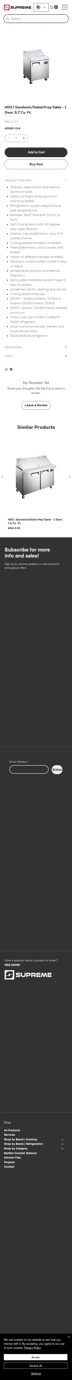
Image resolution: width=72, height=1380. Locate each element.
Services (9, 1134)
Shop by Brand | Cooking (20, 1139)
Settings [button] (36, 1373)
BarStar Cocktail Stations (20, 1153)
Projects (9, 1162)
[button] (54, 7)
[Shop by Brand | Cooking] (62, 1139)
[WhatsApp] (6, 369)
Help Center (12, 964)
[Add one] (24, 138)
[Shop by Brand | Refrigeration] (62, 1144)
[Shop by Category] (62, 1148)
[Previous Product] (2, 476)
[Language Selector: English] (41, 7)
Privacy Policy (32, 1348)
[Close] (66, 1339)
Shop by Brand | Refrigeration (23, 1143)
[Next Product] (69, 476)
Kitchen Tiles (12, 1157)
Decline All (35, 1366)
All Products (12, 1130)
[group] (36, 484)
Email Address (19, 761)
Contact (9, 1166)
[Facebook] (11, 369)
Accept (35, 1357)
